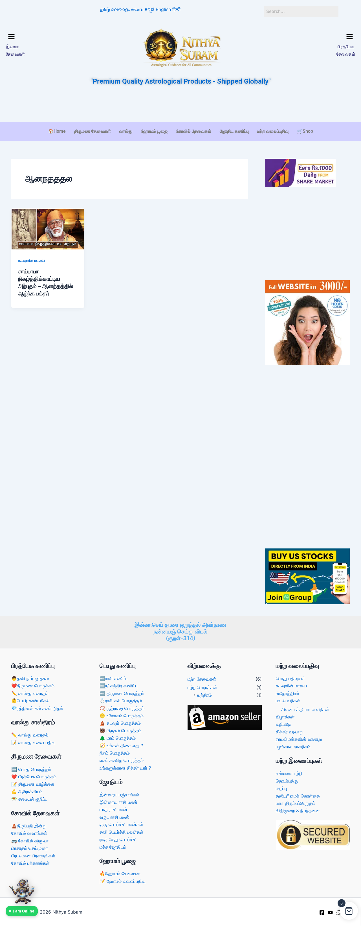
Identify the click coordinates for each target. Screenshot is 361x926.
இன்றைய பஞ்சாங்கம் (119, 795)
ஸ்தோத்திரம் (287, 693)
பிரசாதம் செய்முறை (29, 848)
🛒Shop (305, 131)
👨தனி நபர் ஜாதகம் (30, 678)
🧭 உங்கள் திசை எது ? (121, 745)
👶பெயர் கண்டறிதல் (30, 700)
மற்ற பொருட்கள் (202, 687)
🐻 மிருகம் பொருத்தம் (120, 730)
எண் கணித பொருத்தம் (122, 760)
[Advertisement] (180, 104)
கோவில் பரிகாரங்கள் (30, 863)
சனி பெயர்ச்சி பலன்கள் (122, 832)
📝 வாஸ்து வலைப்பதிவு (33, 742)
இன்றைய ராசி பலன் (118, 802)
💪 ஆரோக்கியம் (26, 791)
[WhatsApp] (338, 912)
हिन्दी (176, 9)
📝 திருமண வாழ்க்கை (32, 784)
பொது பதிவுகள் (290, 678)
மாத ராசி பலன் (113, 809)
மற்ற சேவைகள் (202, 679)
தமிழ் (105, 9)
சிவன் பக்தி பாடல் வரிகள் (305, 709)
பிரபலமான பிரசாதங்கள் (33, 856)
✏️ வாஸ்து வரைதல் (30, 693)
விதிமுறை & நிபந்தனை (298, 810)
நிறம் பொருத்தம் (115, 753)
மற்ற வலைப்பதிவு (273, 131)
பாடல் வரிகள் (288, 700)
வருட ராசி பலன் (114, 817)
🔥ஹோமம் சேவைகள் (120, 873)
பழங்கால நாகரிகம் (293, 746)
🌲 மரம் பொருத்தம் (118, 738)
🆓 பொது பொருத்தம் (31, 769)
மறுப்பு (281, 788)
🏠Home (57, 131)
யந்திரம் (204, 695)
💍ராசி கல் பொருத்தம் (121, 700)
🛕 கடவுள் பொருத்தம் (120, 723)
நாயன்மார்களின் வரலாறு (299, 739)
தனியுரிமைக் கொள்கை (298, 796)
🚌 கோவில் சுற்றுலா (30, 841)
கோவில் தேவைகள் (193, 131)
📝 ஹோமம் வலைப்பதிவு (122, 881)
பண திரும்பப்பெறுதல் (295, 803)
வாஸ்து (126, 131)
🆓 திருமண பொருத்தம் (122, 693)
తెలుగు (137, 9)
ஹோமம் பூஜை (154, 131)
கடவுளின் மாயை (31, 260)
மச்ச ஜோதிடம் (113, 847)
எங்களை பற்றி (289, 773)
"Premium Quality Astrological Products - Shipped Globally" (181, 81)
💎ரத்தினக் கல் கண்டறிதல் (37, 708)
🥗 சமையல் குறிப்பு (29, 799)
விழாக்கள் (285, 717)
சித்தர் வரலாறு (289, 732)
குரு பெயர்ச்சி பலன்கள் (121, 824)
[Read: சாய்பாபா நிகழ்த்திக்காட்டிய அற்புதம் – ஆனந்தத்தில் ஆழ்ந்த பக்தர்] (47, 229)
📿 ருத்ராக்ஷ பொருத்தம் (122, 708)
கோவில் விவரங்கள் (29, 833)
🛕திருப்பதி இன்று (28, 826)
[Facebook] (321, 912)
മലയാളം (120, 9)
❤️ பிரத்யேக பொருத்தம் (33, 776)
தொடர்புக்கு (287, 781)
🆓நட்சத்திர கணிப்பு (119, 685)
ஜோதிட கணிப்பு (234, 131)
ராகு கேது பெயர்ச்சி (118, 839)
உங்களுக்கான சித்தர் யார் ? (125, 768)
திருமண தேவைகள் (92, 131)
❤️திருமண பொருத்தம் (32, 685)
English (163, 9)
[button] (47, 37)
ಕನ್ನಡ (149, 9)
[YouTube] (330, 912)
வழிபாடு (283, 724)
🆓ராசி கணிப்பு (114, 678)
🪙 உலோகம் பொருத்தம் (122, 715)
